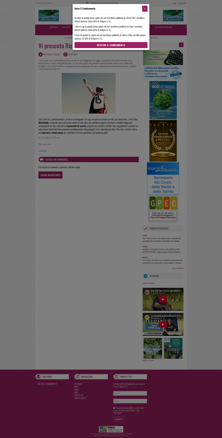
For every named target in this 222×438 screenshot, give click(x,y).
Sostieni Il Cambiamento (111, 45)
